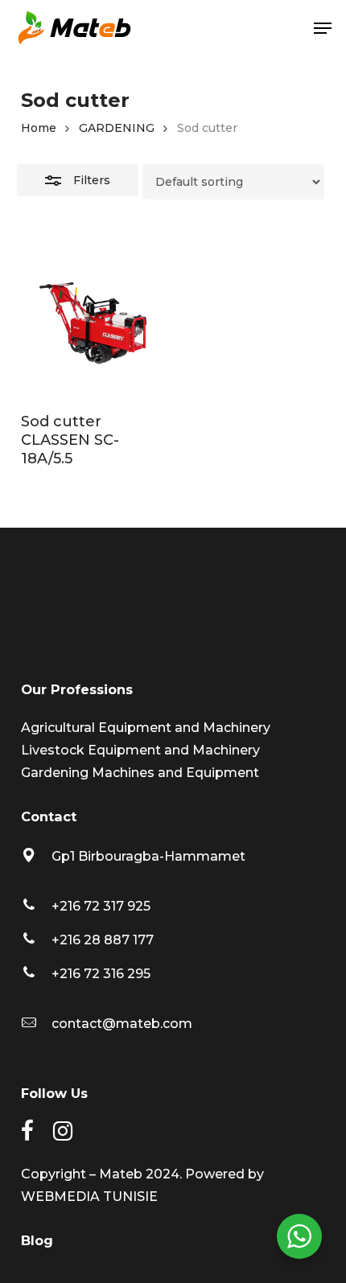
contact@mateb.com (121, 1023)
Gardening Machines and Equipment (140, 772)
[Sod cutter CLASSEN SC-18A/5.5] (94, 324)
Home (38, 128)
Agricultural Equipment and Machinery (145, 727)
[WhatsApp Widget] (299, 1236)
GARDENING (116, 128)
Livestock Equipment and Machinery (140, 750)
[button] (323, 28)
